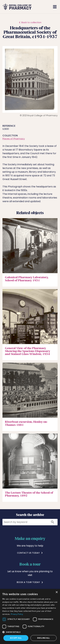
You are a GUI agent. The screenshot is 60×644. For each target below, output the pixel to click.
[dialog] (30, 616)
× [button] (56, 592)
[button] (52, 51)
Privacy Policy (17, 614)
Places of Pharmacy (13, 138)
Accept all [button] (16, 638)
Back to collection (31, 22)
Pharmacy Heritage (37, 6)
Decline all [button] (43, 638)
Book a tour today (29, 582)
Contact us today (28, 552)
